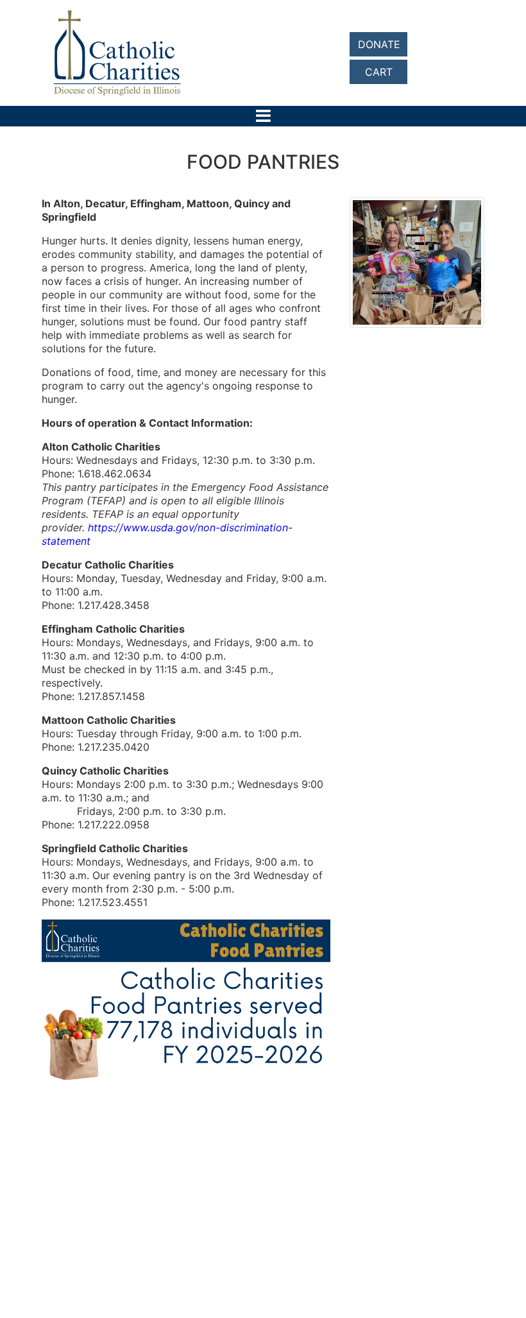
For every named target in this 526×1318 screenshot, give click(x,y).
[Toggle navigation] (263, 116)
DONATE (379, 44)
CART (379, 71)
